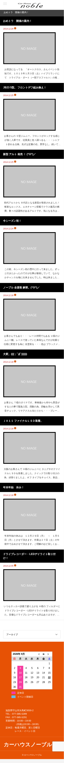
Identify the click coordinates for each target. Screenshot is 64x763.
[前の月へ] (38, 654)
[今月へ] (43, 654)
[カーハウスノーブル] (16, 5)
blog (15, 28)
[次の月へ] (49, 654)
